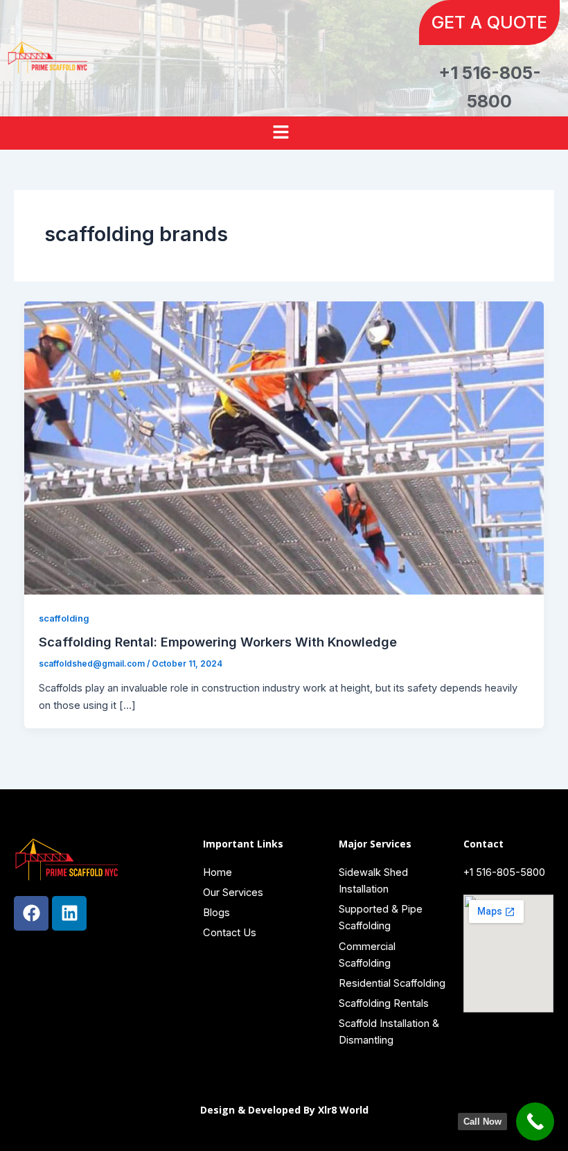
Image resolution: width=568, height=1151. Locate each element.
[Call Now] (535, 1121)
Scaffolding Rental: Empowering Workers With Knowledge (219, 641)
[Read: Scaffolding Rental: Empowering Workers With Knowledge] (284, 447)
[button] (284, 133)
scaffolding (64, 618)
